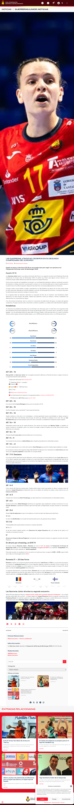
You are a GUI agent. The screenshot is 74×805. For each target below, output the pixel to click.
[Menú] (67, 3)
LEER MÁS (5, 750)
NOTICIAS (6, 9)
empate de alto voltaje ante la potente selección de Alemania (43, 594)
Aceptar (42, 799)
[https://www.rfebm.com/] (12, 3)
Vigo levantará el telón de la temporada (52, 778)
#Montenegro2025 (27, 379)
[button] (71, 786)
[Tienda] (48, 3)
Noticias (43, 9)
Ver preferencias (66, 799)
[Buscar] (64, 661)
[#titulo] (2, 802)
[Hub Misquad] (58, 3)
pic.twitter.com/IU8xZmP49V (46, 395)
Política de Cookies (47, 802)
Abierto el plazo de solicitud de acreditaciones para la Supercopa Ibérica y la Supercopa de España (28, 691)
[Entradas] (42, 3)
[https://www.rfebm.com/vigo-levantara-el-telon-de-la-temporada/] (55, 764)
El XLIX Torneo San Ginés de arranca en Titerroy (27, 677)
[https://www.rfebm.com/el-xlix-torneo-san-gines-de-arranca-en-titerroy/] (13, 681)
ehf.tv (27, 554)
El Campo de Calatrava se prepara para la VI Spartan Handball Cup (56, 678)
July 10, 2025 (32, 398)
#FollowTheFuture (22, 392)
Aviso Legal (62, 802)
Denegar (54, 799)
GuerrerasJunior (26, 9)
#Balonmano (14, 392)
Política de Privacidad (56, 802)
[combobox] (35, 661)
